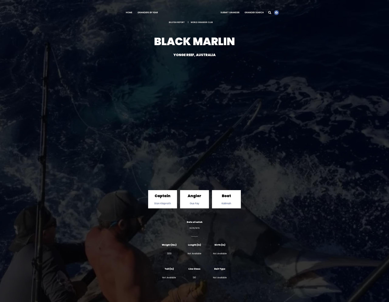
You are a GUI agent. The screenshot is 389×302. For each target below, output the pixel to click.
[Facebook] (276, 12)
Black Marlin (194, 41)
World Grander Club (202, 22)
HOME (129, 12)
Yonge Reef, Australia (194, 55)
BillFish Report (177, 22)
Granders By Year (148, 12)
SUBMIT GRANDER (229, 12)
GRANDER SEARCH (254, 12)
